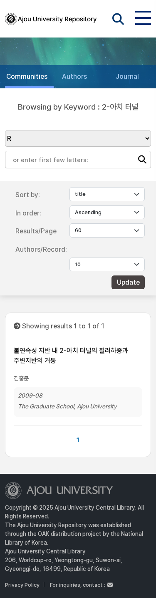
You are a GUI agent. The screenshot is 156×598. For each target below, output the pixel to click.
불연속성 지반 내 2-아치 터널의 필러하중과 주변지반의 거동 (71, 356)
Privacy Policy (22, 585)
